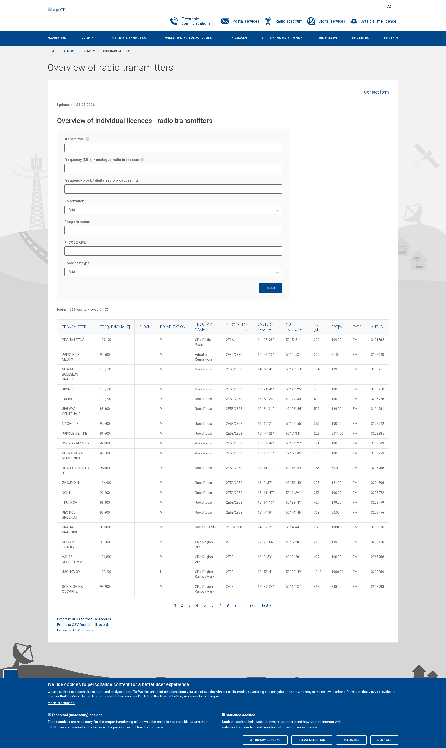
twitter (357, 6)
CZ (388, 6)
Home (52, 51)
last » (266, 605)
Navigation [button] (57, 38)
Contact (391, 38)
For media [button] (360, 38)
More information (61, 703)
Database (68, 51)
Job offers (327, 38)
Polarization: (74, 201)
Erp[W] (337, 327)
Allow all (351, 739)
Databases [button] (238, 38)
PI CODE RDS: (75, 242)
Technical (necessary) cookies (77, 715)
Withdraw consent (265, 739)
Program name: (77, 222)
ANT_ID (377, 327)
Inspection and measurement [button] (189, 38)
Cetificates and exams (130, 38)
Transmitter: (74, 139)
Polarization (172, 327)
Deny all (384, 739)
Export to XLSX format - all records (84, 619)
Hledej (377, 6)
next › (252, 605)
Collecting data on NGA (282, 38)
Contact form (376, 92)
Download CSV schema (75, 630)
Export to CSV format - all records (83, 625)
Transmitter (74, 327)
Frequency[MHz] (115, 327)
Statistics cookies (240, 715)
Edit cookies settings (10, 673)
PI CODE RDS (237, 325)
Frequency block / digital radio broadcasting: (101, 180)
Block (145, 327)
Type (357, 327)
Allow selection (311, 739)
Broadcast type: (77, 263)
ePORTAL (88, 38)
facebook (349, 6)
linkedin (365, 6)
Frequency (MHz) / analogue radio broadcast (101, 160)
